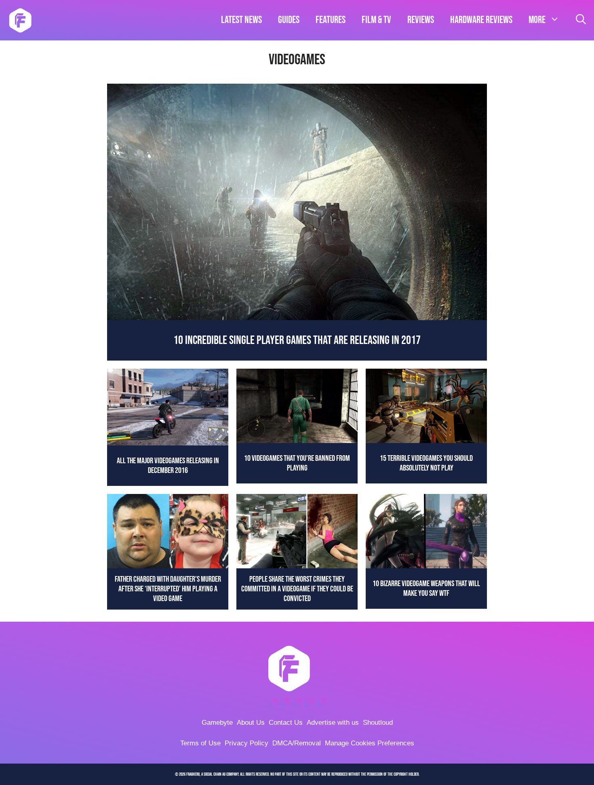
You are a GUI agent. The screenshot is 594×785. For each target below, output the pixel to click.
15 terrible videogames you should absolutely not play (426, 463)
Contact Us (286, 722)
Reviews (420, 20)
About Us (251, 722)
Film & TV (376, 20)
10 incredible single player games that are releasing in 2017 (297, 340)
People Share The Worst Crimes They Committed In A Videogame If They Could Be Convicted (297, 589)
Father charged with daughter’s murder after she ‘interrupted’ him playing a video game (168, 589)
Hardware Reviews (481, 20)
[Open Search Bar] (581, 20)
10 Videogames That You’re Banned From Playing (297, 463)
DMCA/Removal (296, 743)
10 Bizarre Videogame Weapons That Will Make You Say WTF (426, 588)
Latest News (241, 20)
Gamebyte (217, 722)
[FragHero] (20, 20)
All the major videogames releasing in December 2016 (168, 465)
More (537, 20)
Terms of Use (200, 743)
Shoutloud (378, 722)
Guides (288, 20)
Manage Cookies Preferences (369, 743)
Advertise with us (333, 722)
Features (330, 20)
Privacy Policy (246, 743)
